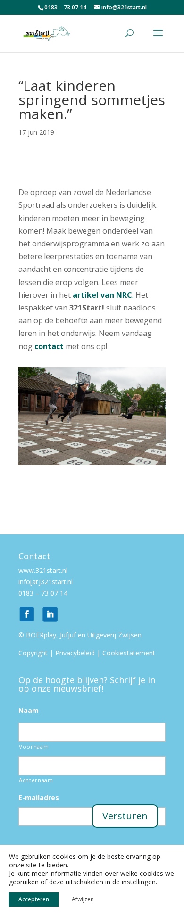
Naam (28, 710)
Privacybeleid (75, 652)
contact (49, 346)
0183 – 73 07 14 (42, 592)
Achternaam (36, 780)
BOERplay (41, 634)
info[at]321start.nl (45, 581)
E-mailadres (38, 797)
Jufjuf (68, 634)
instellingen (139, 882)
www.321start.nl (43, 570)
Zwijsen (130, 634)
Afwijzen (83, 899)
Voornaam (34, 746)
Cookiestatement (128, 652)
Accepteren (33, 899)
